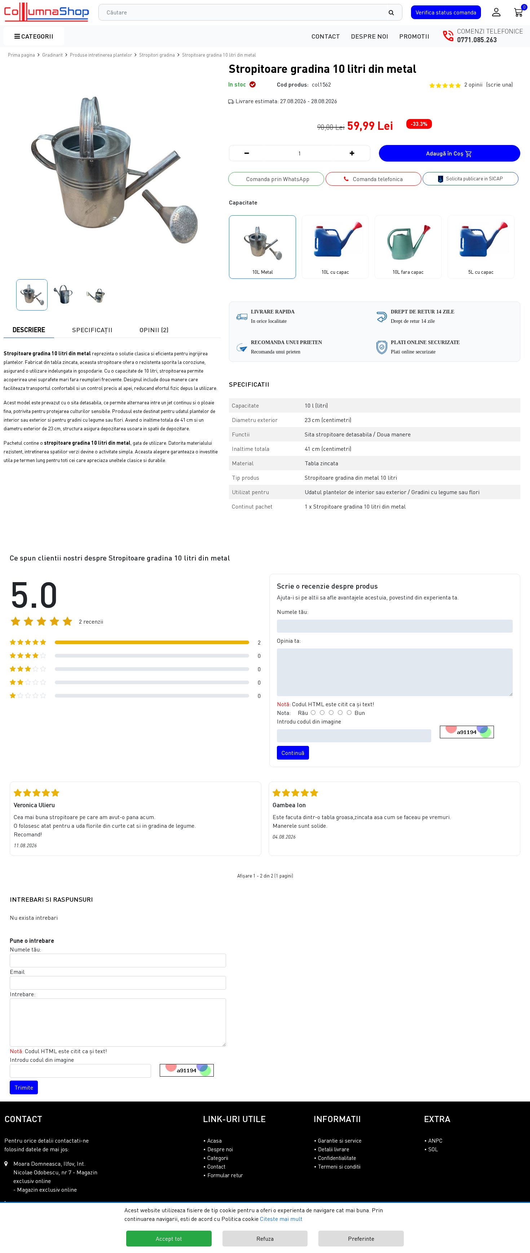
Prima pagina (21, 55)
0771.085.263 (477, 40)
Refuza (265, 1238)
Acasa (214, 1140)
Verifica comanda (446, 12)
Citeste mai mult (281, 1218)
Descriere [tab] (29, 330)
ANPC (435, 1140)
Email (17, 971)
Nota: (284, 712)
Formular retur (225, 1175)
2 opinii (488, 84)
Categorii (36, 36)
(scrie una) (499, 84)
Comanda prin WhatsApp (276, 179)
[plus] (352, 153)
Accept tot (169, 1238)
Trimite (23, 1087)
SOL (433, 1149)
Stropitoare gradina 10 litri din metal (219, 55)
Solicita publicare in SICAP (474, 178)
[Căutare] (395, 12)
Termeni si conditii (339, 1166)
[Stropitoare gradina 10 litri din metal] (47, 12)
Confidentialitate (337, 1158)
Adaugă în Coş (445, 153)
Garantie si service (340, 1140)
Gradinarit (52, 55)
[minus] (247, 153)
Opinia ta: (289, 640)
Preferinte (361, 1238)
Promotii (414, 36)
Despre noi (369, 36)
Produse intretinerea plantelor (101, 55)
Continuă (293, 752)
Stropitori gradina (157, 55)
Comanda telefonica (376, 179)
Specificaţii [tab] (92, 330)
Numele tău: (292, 611)
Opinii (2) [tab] (154, 330)
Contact (326, 36)
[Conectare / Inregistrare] (496, 12)
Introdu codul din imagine (309, 721)
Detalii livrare (333, 1149)
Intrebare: (22, 994)
